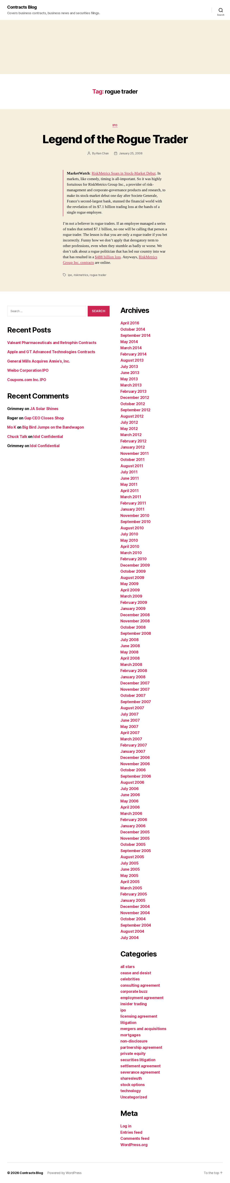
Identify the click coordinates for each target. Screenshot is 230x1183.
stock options (132, 1084)
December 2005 (135, 832)
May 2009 (129, 584)
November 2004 (135, 913)
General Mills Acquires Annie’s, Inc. (38, 361)
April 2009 (130, 590)
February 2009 (133, 602)
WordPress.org (134, 1145)
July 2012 (129, 422)
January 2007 (132, 751)
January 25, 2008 (130, 153)
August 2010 (132, 528)
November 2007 (135, 689)
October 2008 (133, 627)
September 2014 (135, 335)
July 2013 (129, 366)
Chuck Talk (17, 436)
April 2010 (129, 546)
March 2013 (130, 385)
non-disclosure (134, 1041)
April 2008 (130, 658)
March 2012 (130, 435)
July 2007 (129, 714)
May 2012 (129, 428)
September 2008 (135, 633)
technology (130, 1091)
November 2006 (135, 764)
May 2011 (128, 484)
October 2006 (133, 770)
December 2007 (135, 683)
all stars (127, 966)
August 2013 (132, 360)
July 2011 (129, 472)
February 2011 (133, 503)
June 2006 (130, 795)
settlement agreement (140, 1066)
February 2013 (133, 391)
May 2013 (129, 379)
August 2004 (132, 931)
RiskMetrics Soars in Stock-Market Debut (124, 173)
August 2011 (131, 466)
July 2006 (129, 788)
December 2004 (135, 906)
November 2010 (134, 515)
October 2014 (132, 329)
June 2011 (129, 478)
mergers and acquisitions (143, 1028)
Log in (125, 1126)
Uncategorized (133, 1097)
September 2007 (135, 702)
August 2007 (132, 708)
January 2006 (133, 826)
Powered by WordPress (64, 1173)
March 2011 (130, 497)
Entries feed (131, 1132)
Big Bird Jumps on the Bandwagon (53, 427)
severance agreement (140, 1072)
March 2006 (131, 813)
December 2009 (135, 565)
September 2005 (135, 851)
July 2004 (129, 937)
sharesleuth (131, 1078)
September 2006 (135, 776)
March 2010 (131, 553)
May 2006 (129, 801)
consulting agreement (140, 985)
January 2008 (133, 677)
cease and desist (135, 973)
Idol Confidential (48, 436)
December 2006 (135, 757)
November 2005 (135, 838)
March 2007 (131, 739)
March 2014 (131, 348)
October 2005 (133, 844)
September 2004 (135, 925)
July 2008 (129, 639)
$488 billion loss (108, 257)
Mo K (11, 427)
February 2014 (133, 354)
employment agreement (142, 998)
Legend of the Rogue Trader (115, 139)
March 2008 (131, 664)
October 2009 (133, 571)
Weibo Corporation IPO (27, 370)
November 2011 (134, 453)
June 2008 (130, 646)
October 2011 (132, 459)
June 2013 (129, 372)
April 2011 (129, 490)
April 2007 (129, 732)
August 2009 (132, 577)
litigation (128, 1022)
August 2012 (132, 416)
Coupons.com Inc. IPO (26, 379)
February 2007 (133, 745)
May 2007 (129, 726)
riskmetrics (81, 275)
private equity (133, 1053)
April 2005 (129, 881)
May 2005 (129, 875)
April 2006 (130, 807)
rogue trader (98, 275)
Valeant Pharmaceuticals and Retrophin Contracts (51, 342)
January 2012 (132, 447)
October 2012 (132, 404)
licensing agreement (138, 1016)
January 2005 (132, 900)
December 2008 (135, 615)
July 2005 (129, 863)
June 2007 (130, 720)
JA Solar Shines (44, 408)
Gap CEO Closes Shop (44, 418)
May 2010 (129, 540)
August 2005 (132, 857)
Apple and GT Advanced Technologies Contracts (51, 352)
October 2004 (133, 919)
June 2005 (130, 869)
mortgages (130, 1035)
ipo (115, 125)
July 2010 (129, 534)
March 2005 (131, 888)
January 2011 (132, 509)
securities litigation (137, 1060)
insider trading (133, 1004)
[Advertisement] (115, 47)
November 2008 (135, 621)
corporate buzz (134, 991)
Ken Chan (102, 153)
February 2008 (133, 670)
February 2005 (133, 894)
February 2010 (133, 559)
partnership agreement (141, 1047)
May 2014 (129, 342)
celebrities (130, 979)
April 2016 (129, 323)
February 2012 (133, 441)
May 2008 (129, 652)
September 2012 (135, 410)
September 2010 (135, 521)
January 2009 (133, 608)
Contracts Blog (22, 7)
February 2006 (133, 819)
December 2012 (134, 397)
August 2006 (132, 782)
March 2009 (131, 596)
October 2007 (133, 695)
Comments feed (135, 1138)
